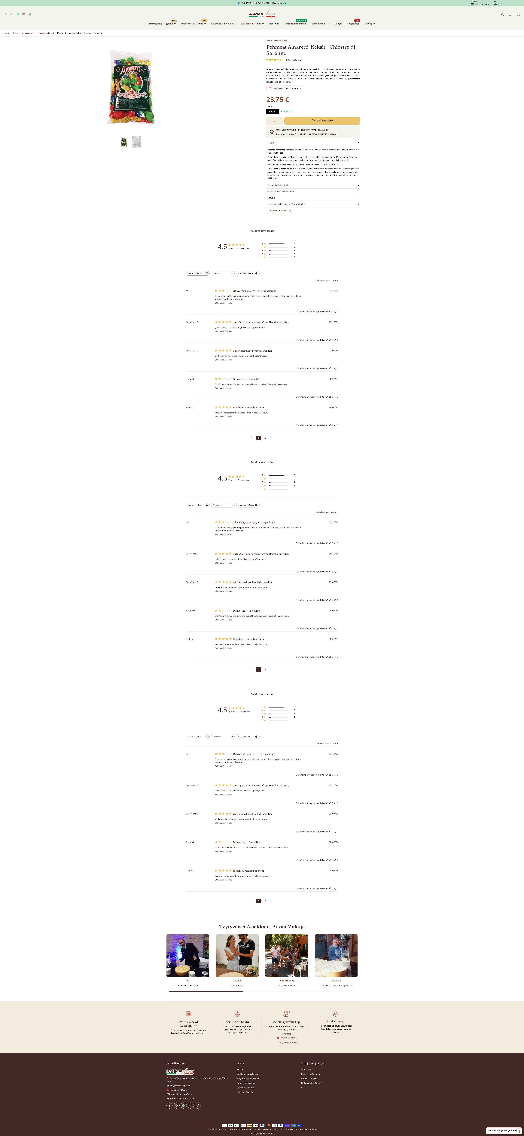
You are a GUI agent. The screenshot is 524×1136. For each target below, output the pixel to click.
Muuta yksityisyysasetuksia (262, 1133)
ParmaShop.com (223, 1129)
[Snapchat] (18, 14)
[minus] (269, 121)
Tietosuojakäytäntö (245, 1087)
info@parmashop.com (288, 1042)
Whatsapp (286, 1033)
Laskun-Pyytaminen (310, 1073)
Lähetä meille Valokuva (247, 1073)
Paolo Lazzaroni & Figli (277, 40)
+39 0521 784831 (288, 1038)
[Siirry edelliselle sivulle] (252, 437)
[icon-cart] (510, 14)
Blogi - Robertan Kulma (247, 1078)
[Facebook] (6, 14)
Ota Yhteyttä (307, 1069)
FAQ (303, 1087)
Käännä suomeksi (225, 303)
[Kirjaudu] (518, 14)
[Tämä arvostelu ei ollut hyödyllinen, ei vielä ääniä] (335, 311)
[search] (502, 14)
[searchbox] (195, 273)
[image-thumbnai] (124, 142)
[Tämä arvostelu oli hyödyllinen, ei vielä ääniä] (330, 311)
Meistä (239, 1069)
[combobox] (223, 273)
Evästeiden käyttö (244, 1092)
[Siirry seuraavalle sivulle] (271, 437)
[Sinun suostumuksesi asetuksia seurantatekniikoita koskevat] (519, 1131)
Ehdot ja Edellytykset (311, 1082)
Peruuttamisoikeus (309, 1078)
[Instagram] (12, 14)
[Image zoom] (130, 87)
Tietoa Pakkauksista (245, 1082)
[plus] (280, 121)
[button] (322, 121)
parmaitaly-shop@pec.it (182, 1094)
